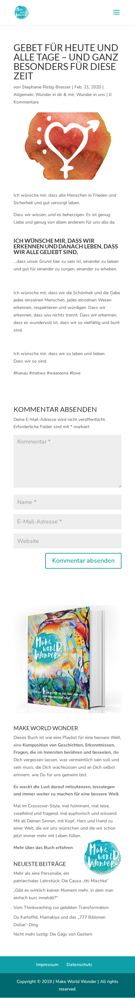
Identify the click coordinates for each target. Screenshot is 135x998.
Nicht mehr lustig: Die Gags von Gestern (53, 934)
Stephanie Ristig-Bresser (46, 87)
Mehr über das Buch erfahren (43, 848)
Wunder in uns (90, 95)
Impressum (47, 965)
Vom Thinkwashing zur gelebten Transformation (61, 907)
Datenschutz (79, 965)
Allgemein (23, 95)
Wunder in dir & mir (54, 95)
